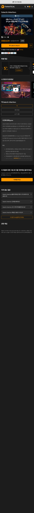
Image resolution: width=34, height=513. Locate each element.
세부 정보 (17, 110)
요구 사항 (17, 114)
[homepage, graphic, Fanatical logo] (8, 6)
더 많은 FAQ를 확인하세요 (17, 217)
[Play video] (16, 90)
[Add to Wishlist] (31, 45)
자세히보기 (16, 158)
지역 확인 (21, 49)
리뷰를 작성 (17, 180)
